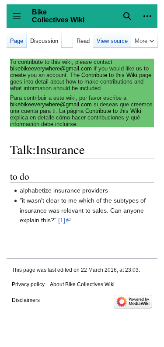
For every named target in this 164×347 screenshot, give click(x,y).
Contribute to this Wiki (109, 75)
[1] (61, 220)
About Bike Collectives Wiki (82, 284)
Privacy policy (28, 284)
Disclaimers (26, 300)
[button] (147, 16)
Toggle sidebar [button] (19, 20)
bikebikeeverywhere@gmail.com (51, 68)
